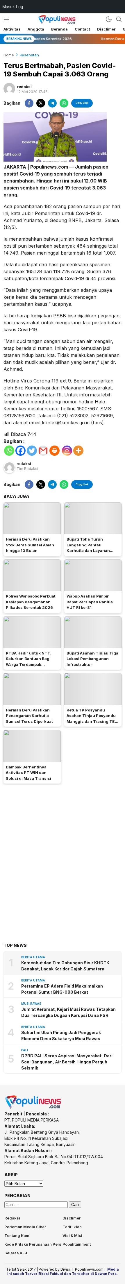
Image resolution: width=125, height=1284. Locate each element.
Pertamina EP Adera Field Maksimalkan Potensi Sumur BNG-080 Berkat (62, 989)
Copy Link (82, 102)
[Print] (54, 451)
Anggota (36, 29)
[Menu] (6, 19)
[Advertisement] (62, 855)
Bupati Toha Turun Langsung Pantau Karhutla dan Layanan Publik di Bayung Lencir (90, 548)
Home (8, 55)
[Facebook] (20, 451)
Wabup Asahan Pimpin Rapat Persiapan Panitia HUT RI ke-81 (90, 602)
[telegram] (52, 103)
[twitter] (40, 103)
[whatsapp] (64, 103)
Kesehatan (29, 55)
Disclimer (106, 29)
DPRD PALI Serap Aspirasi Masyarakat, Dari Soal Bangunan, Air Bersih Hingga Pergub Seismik (66, 1061)
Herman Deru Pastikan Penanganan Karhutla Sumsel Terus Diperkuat (29, 716)
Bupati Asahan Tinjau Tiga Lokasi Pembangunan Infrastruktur (92, 659)
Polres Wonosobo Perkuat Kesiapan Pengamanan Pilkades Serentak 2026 (31, 602)
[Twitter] (32, 451)
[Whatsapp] (9, 451)
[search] (119, 19)
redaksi (24, 86)
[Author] (9, 88)
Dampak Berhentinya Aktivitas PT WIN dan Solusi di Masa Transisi (28, 773)
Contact (82, 29)
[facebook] (29, 103)
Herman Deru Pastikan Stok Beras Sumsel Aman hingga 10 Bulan (30, 545)
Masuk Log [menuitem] (12, 6)
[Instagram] (67, 451)
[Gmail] (43, 451)
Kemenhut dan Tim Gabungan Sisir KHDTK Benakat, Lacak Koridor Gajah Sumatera (65, 965)
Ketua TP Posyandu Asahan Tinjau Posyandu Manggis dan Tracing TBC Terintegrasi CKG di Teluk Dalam (92, 721)
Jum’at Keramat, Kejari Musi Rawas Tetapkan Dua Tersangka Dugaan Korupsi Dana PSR (68, 1012)
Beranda (59, 29)
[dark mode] (109, 19)
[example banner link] (33, 1107)
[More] (78, 451)
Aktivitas (12, 29)
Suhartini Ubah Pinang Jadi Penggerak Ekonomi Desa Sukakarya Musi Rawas (61, 1035)
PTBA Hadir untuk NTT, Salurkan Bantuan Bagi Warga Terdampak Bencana (28, 662)
